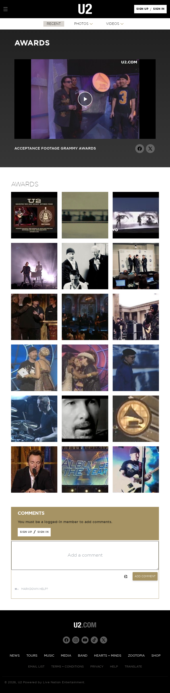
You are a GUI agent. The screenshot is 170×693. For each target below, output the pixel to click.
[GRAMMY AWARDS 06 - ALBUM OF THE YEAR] (85, 491)
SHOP (155, 655)
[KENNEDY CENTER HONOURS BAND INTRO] (85, 237)
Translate (133, 666)
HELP (114, 666)
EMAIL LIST (36, 666)
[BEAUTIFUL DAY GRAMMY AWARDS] (34, 441)
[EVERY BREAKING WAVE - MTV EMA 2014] (34, 288)
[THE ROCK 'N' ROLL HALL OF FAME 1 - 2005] (34, 491)
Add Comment (145, 576)
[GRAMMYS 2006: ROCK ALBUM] (34, 390)
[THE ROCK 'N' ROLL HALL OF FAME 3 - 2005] (85, 339)
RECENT (54, 24)
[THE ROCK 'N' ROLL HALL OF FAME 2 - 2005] (34, 339)
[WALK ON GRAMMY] (136, 441)
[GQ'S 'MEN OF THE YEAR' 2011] (85, 288)
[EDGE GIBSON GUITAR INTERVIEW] (85, 441)
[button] (5, 9)
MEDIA (66, 655)
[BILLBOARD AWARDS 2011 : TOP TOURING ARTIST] (136, 288)
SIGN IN (160, 10)
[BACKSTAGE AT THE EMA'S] (136, 339)
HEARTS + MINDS (107, 655)
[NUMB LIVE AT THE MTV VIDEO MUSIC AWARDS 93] (136, 390)
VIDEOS (112, 24)
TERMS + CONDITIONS (67, 666)
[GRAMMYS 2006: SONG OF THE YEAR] (85, 390)
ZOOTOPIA (136, 655)
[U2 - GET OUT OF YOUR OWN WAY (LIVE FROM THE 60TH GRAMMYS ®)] (136, 237)
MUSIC (49, 655)
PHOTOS (81, 24)
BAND (82, 655)
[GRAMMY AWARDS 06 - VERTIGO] (136, 491)
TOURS (31, 655)
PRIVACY (96, 666)
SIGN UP (143, 10)
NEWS (15, 655)
